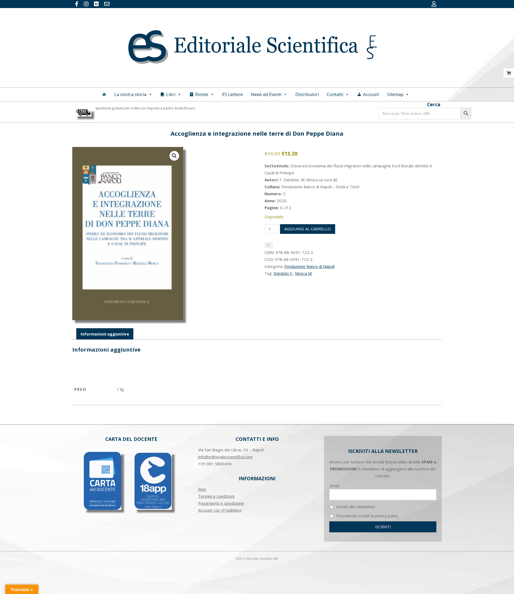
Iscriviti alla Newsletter (355, 506)
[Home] (104, 94)
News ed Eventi (266, 94)
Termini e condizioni (216, 496)
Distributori (307, 94)
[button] (174, 156)
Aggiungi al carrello (307, 228)
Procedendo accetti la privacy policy (366, 515)
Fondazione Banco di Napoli (309, 266)
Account (371, 94)
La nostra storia (130, 94)
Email (334, 485)
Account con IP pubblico (219, 510)
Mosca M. (303, 273)
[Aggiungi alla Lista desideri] (268, 245)
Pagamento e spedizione (221, 503)
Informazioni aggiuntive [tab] (105, 334)
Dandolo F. (283, 273)
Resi (202, 489)
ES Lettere (232, 94)
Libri (170, 94)
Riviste (201, 94)
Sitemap (395, 94)
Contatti (335, 94)
